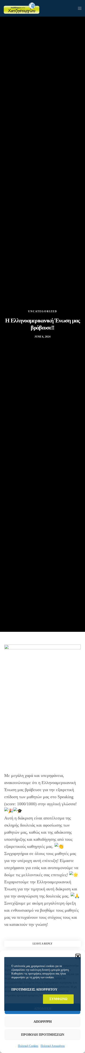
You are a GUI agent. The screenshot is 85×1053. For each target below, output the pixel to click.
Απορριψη (43, 1021)
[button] (78, 956)
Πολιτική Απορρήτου (53, 1046)
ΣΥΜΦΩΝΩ (58, 999)
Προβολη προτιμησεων (42, 1034)
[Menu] (78, 8)
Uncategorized (42, 311)
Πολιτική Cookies (28, 1046)
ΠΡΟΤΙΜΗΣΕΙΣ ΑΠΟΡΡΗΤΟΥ (34, 989)
